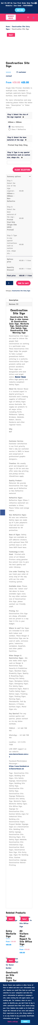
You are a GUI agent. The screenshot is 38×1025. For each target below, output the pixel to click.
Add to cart (23, 283)
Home (8, 26)
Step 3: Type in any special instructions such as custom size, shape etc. (18, 154)
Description (13, 300)
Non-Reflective (18, 127)
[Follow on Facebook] (2, 512)
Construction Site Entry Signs (21, 290)
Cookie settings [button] (13, 1021)
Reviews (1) (13, 304)
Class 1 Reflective (19, 129)
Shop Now (20, 10)
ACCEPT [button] (25, 1021)
